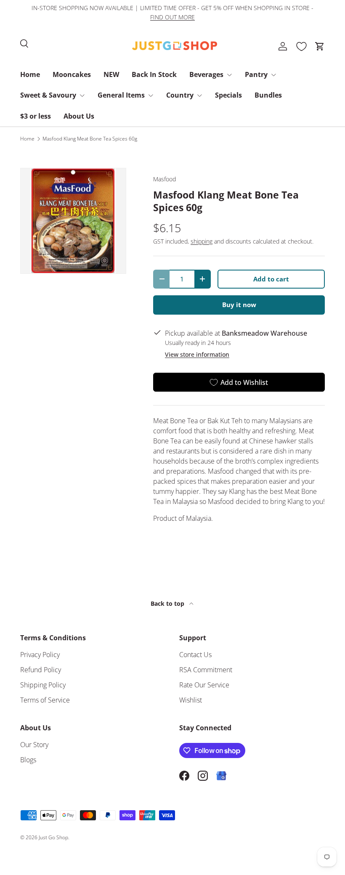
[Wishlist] (301, 46)
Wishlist (190, 700)
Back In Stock (154, 74)
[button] (319, 46)
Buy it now (239, 304)
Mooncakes (72, 74)
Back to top (168, 603)
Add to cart (271, 279)
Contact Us (195, 654)
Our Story (34, 744)
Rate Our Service (204, 684)
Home (30, 74)
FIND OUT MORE (172, 17)
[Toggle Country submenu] (199, 95)
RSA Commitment (205, 669)
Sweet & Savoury (48, 95)
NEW (111, 74)
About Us (79, 116)
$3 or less (35, 116)
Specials (228, 95)
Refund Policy (40, 669)
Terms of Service (45, 700)
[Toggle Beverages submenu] (229, 75)
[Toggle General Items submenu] (151, 95)
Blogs (28, 759)
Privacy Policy (40, 654)
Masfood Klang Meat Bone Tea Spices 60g (89, 138)
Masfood (164, 179)
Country (180, 95)
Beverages (206, 74)
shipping (201, 241)
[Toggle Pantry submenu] (273, 75)
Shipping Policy (43, 684)
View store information (197, 354)
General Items (121, 95)
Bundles (268, 95)
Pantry (256, 74)
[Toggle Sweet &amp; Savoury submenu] (82, 95)
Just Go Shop (53, 837)
